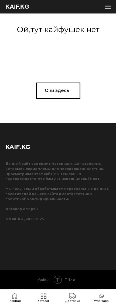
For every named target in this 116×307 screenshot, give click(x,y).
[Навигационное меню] (108, 7)
